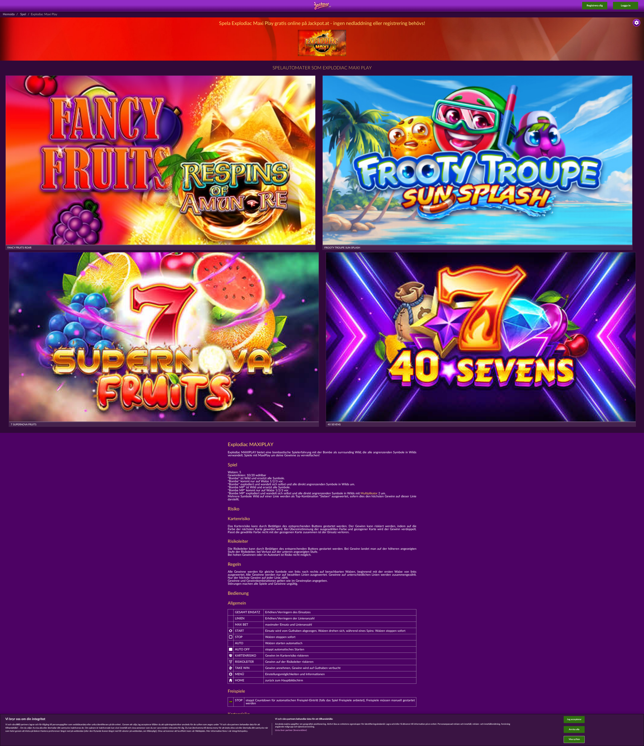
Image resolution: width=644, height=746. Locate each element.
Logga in (625, 5)
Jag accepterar (574, 719)
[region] (322, 730)
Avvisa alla (574, 729)
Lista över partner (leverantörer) (291, 730)
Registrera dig (595, 5)
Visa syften (574, 739)
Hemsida (9, 14)
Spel (23, 14)
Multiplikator (369, 493)
